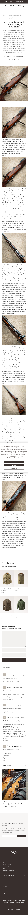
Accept (14, 462)
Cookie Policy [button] (12, 456)
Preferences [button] (16, 457)
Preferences (14, 468)
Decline (14, 465)
